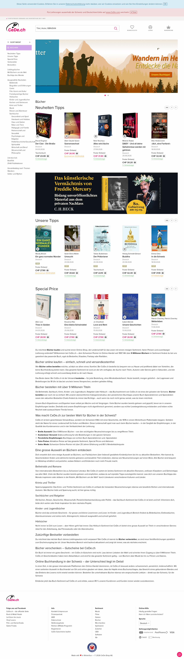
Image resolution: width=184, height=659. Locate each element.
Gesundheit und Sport (20, 116)
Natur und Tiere (18, 125)
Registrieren (56, 629)
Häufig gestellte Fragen (148, 611)
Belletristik (14, 83)
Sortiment (15, 42)
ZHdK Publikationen (15, 163)
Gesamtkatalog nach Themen (19, 168)
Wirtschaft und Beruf (19, 147)
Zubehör (98, 629)
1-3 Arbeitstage (41, 159)
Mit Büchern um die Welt (17, 72)
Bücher (14, 48)
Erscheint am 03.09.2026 (74, 156)
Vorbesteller (12, 62)
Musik (12, 108)
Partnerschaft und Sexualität (18, 131)
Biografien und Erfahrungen (20, 86)
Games (98, 617)
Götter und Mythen (15, 174)
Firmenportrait (56, 614)
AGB (53, 617)
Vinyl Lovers (11, 620)
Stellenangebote (57, 623)
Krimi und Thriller (16, 105)
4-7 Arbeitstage (157, 276)
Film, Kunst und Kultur (18, 91)
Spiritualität (16, 145)
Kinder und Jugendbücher (20, 100)
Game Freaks (11, 626)
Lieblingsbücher (14, 70)
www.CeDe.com (113, 12)
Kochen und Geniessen (19, 102)
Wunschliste (132, 30)
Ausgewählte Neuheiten (17, 80)
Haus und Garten (18, 122)
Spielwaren (99, 626)
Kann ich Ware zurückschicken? (151, 614)
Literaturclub (12, 158)
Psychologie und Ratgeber (18, 137)
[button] (105, 95)
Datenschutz (56, 620)
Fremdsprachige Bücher (19, 94)
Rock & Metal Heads (14, 614)
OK (165, 4)
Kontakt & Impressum (59, 611)
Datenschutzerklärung (75, 4)
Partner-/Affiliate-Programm (61, 626)
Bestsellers (12, 65)
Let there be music (13, 617)
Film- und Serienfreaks (15, 623)
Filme (97, 614)
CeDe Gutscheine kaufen (61, 632)
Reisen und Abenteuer (18, 111)
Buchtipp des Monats (16, 75)
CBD (97, 632)
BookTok (11, 161)
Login (150, 30)
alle (167, 108)
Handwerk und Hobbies (21, 119)
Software (98, 635)
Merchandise (100, 623)
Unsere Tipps (13, 56)
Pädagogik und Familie (20, 128)
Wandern (11, 171)
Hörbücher (14, 97)
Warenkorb (168, 30)
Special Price (12, 59)
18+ (96, 637)
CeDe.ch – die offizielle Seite (17, 611)
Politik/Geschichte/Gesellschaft (22, 142)
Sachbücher (14, 114)
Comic (12, 88)
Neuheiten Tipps (14, 54)
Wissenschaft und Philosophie (18, 151)
